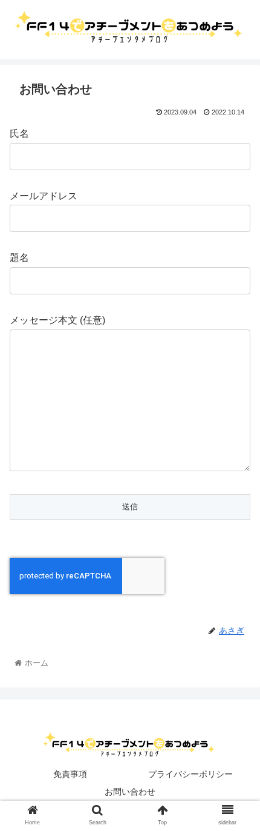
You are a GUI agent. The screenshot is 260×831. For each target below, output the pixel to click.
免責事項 (70, 774)
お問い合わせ (130, 791)
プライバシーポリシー (190, 774)
